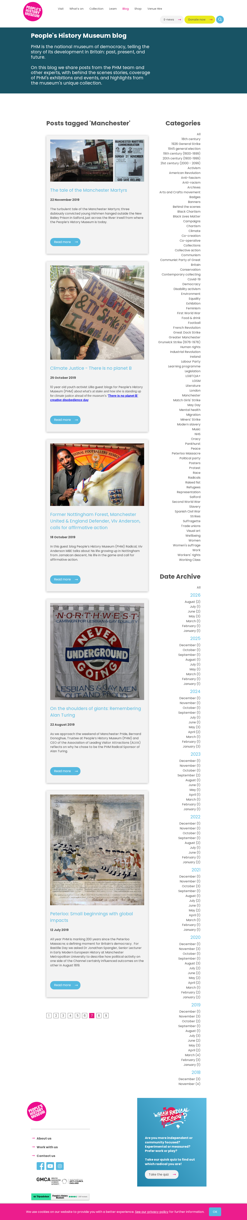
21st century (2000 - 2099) (180, 163)
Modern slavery (188, 424)
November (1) (190, 703)
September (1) (189, 655)
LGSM (196, 381)
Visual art (193, 531)
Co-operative (190, 240)
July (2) (194, 900)
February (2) (190, 992)
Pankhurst (192, 443)
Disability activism (186, 289)
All (198, 134)
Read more (62, 242)
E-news (169, 19)
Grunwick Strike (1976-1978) (179, 342)
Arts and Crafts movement (179, 192)
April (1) (194, 794)
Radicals (194, 477)
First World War (188, 313)
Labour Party (190, 361)
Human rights (190, 347)
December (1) (189, 645)
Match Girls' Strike (186, 400)
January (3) (191, 746)
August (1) (192, 659)
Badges (194, 197)
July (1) (195, 606)
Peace (195, 448)
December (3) (189, 1079)
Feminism (193, 308)
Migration (193, 414)
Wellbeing (192, 535)
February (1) (191, 626)
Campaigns (191, 221)
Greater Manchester (184, 337)
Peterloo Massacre (186, 453)
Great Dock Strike (186, 332)
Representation (188, 492)
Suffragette (191, 521)
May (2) (194, 910)
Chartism (193, 226)
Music (196, 429)
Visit (61, 9)
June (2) (194, 611)
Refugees (193, 487)
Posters (194, 463)
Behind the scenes (186, 206)
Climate (194, 231)
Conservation (190, 269)
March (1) (193, 621)
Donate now (197, 19)
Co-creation (191, 236)
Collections (192, 245)
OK (215, 1212)
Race (196, 473)
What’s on (76, 9)
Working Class (189, 560)
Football (194, 323)
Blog (126, 9)
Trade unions (190, 526)
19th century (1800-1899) (181, 153)
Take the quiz (159, 1174)
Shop (138, 9)
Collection (96, 9)
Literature (193, 385)
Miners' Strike (190, 419)
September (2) (189, 775)
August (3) (192, 963)
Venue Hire (154, 9)
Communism (190, 255)
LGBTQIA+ (192, 376)
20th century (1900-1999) (181, 158)
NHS (197, 434)
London (194, 390)
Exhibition (193, 303)
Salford (195, 497)
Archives (193, 187)
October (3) (191, 886)
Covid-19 (194, 279)
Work (196, 550)
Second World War (186, 502)
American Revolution (184, 173)
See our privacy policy (151, 1212)
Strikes (195, 516)
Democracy (191, 284)
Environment (190, 294)
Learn (113, 9)
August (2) (192, 602)
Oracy (195, 439)
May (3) (194, 616)
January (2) (191, 862)
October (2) (191, 1021)
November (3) (189, 949)
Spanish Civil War (187, 511)
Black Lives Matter (186, 216)
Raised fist (192, 482)
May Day (193, 405)
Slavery (194, 506)
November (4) (189, 1084)
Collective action (187, 250)
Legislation (192, 371)
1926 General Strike (186, 144)
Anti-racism (191, 182)
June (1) (194, 722)
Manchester (191, 395)
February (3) (190, 1060)
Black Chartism (188, 211)
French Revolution (186, 327)
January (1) (192, 631)
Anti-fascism (190, 177)
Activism (194, 168)
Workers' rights (189, 555)
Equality (194, 298)
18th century (191, 139)
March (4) (192, 1055)
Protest (194, 468)
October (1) (191, 650)
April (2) (194, 732)
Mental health (189, 410)
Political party (189, 458)
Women (194, 540)
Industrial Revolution (185, 352)
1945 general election (184, 148)
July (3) (194, 1035)
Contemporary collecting (181, 274)
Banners (194, 202)
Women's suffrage (186, 545)
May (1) (194, 669)
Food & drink (191, 318)
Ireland (195, 356)
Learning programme (184, 366)
